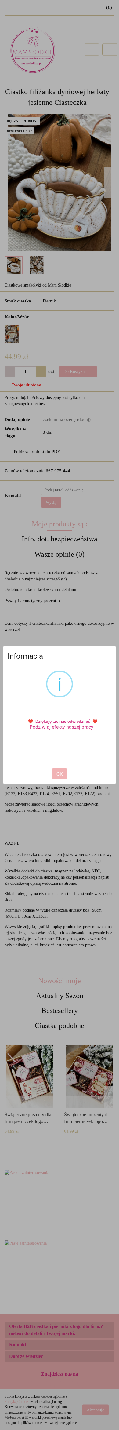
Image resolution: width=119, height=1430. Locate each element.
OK (59, 774)
